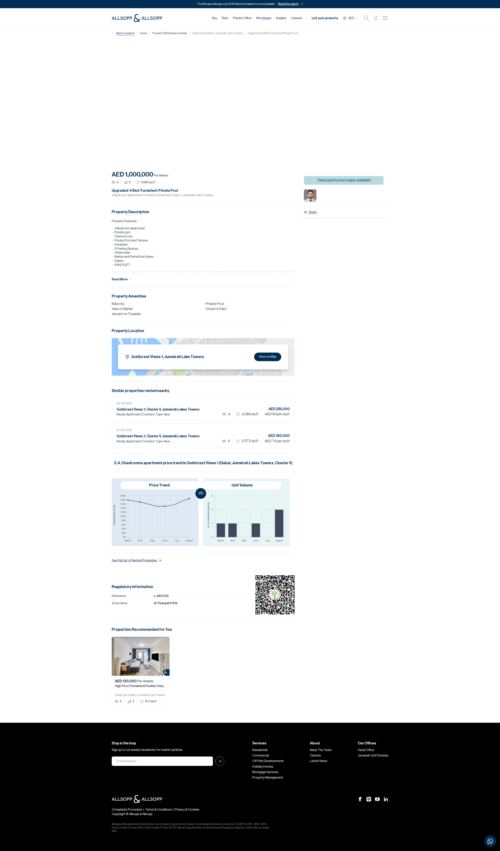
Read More (120, 279)
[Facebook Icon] (360, 799)
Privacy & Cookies (187, 809)
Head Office (366, 750)
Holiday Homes (262, 766)
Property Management (267, 777)
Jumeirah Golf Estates (373, 755)
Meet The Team (321, 750)
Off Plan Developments (268, 761)
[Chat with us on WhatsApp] (490, 841)
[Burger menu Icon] (385, 18)
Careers (296, 18)
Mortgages (263, 18)
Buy (214, 18)
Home (143, 33)
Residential (259, 750)
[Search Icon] (366, 18)
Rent (225, 18)
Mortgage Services (265, 772)
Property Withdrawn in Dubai (170, 33)
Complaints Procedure (127, 809)
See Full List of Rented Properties (134, 560)
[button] (375, 18)
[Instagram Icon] (368, 799)
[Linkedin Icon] (386, 799)
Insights (281, 18)
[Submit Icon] (218, 761)
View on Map (267, 356)
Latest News (318, 761)
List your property (325, 18)
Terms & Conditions (158, 809)
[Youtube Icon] (377, 799)
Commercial (260, 755)
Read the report (288, 4)
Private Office (242, 18)
